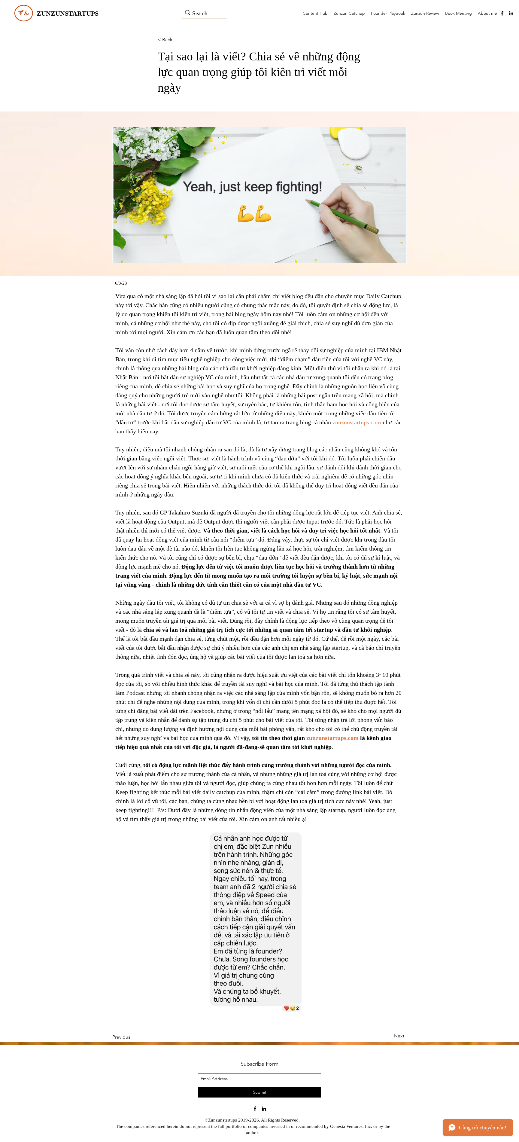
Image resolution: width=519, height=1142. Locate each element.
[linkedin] (511, 13)
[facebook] (502, 13)
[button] (126, 283)
